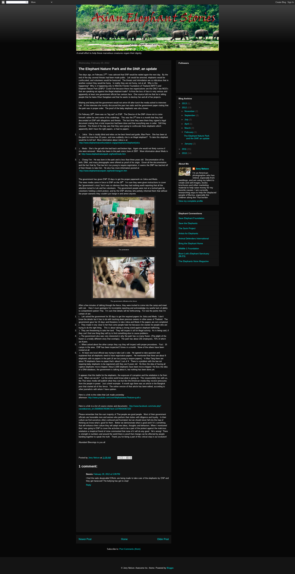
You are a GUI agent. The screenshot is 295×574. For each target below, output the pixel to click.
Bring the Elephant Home (191, 243)
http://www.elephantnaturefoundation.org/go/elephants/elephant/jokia (109, 143)
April (187, 124)
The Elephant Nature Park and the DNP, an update (196, 137)
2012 (184, 107)
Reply (88, 485)
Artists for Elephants (188, 233)
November (190, 111)
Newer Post (85, 539)
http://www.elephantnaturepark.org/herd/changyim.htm (103, 171)
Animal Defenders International (194, 238)
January (189, 143)
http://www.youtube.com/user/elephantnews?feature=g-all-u (114, 397)
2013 (184, 103)
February (189, 132)
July (187, 119)
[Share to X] (124, 457)
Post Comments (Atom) (129, 549)
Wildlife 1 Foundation (189, 248)
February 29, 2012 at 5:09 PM (107, 474)
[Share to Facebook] (127, 457)
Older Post (163, 539)
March (188, 128)
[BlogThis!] (121, 457)
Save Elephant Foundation (191, 218)
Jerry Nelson (202, 168)
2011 (184, 149)
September (190, 115)
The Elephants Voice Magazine (194, 261)
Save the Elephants (188, 223)
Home (124, 539)
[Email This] (118, 457)
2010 (184, 153)
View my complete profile (191, 201)
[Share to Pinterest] (130, 457)
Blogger (170, 568)
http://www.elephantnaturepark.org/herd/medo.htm (104, 154)
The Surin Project (187, 228)
